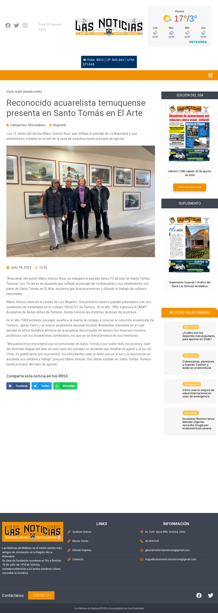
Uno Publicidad (136, 608)
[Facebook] (8, 25)
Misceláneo (37, 125)
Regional (59, 125)
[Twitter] (16, 25)
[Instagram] (25, 25)
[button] (18, 386)
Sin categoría (192, 384)
